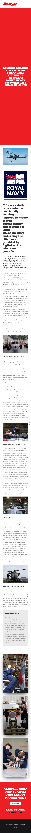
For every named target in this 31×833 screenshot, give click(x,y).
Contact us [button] (15, 803)
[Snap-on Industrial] (10, 4)
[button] (27, 4)
